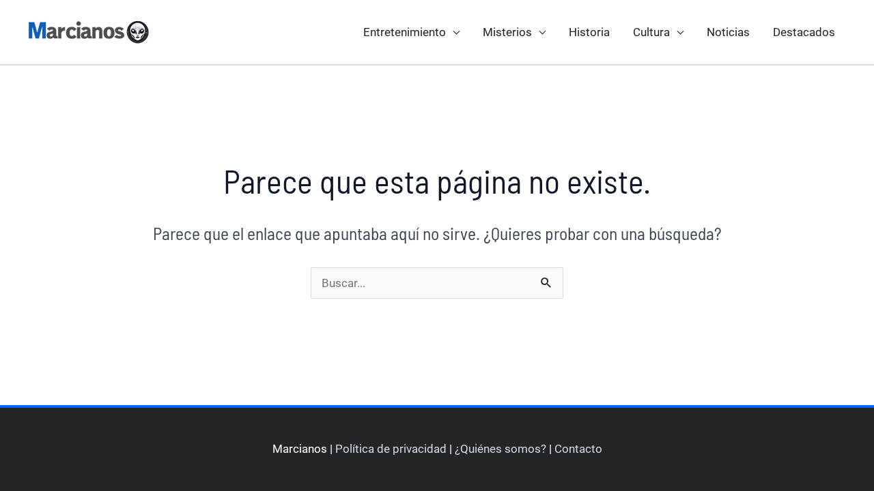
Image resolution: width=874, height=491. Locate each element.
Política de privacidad (391, 449)
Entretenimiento (404, 32)
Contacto (578, 449)
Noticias (728, 32)
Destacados (804, 32)
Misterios (507, 32)
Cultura (651, 32)
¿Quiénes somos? (500, 449)
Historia (589, 32)
